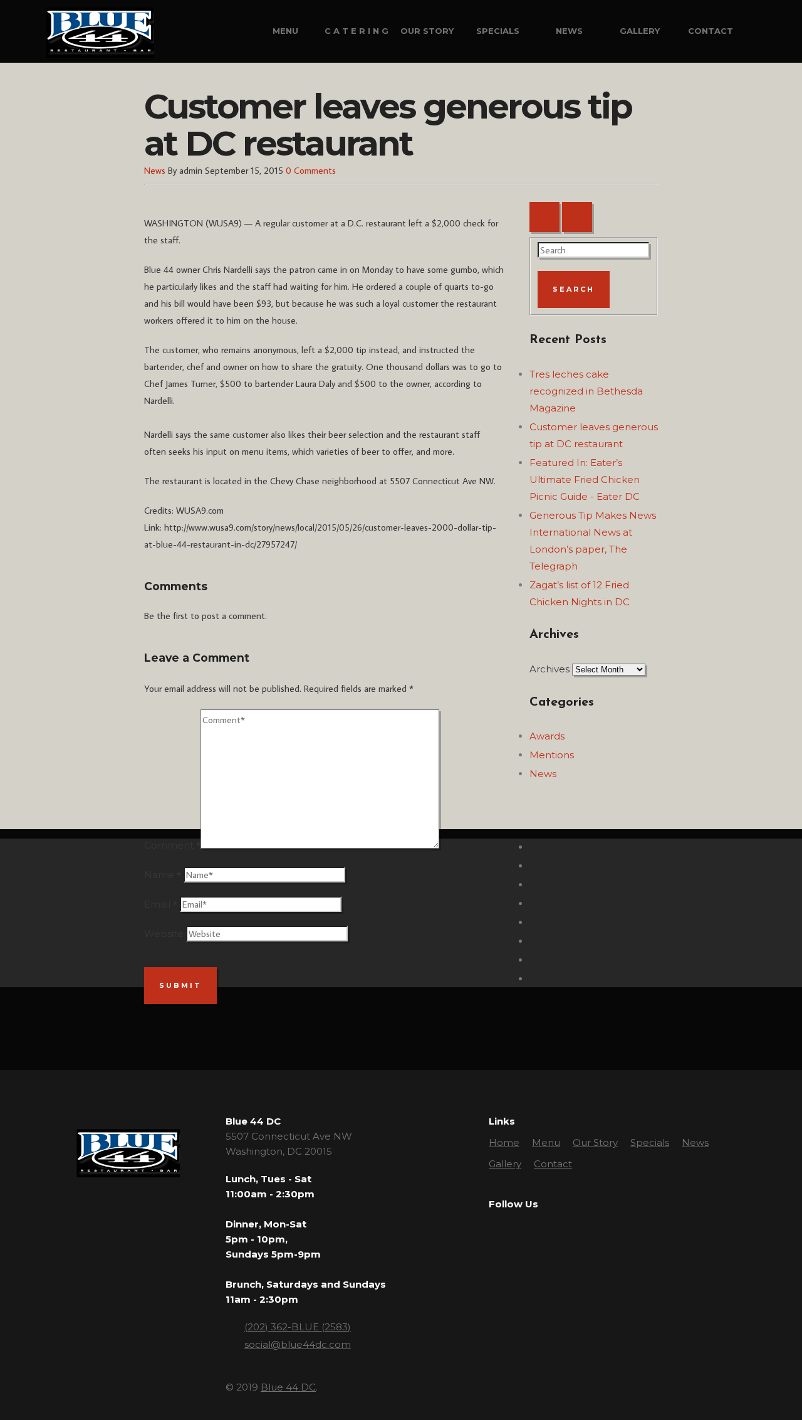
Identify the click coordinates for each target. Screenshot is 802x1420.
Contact (710, 31)
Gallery (640, 31)
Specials (497, 31)
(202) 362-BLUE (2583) (297, 1327)
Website (164, 934)
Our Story (427, 31)
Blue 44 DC (288, 1387)
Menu (285, 31)
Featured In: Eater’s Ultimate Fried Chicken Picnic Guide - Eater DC (584, 479)
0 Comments (311, 170)
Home (504, 1142)
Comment (169, 845)
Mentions (551, 755)
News (569, 31)
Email (157, 904)
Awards (547, 736)
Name (159, 875)
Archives (549, 669)
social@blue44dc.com (297, 1344)
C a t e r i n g (356, 31)
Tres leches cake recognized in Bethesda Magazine (586, 391)
